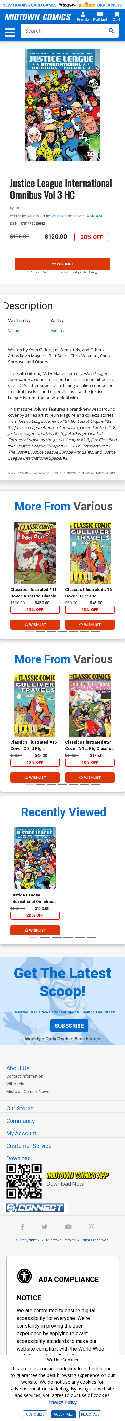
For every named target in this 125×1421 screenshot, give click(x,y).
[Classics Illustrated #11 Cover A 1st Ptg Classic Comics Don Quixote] (35, 553)
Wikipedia (15, 1083)
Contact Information (24, 1076)
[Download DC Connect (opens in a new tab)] (65, 1207)
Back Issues (87, 1038)
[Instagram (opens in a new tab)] (91, 1227)
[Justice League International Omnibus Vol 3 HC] (35, 858)
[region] (13, 561)
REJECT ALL (90, 1414)
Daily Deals (58, 1038)
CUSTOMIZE (35, 1414)
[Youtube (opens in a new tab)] (68, 1227)
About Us (17, 1068)
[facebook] (22, 1227)
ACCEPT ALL (63, 1414)
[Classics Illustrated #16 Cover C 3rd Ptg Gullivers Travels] (90, 553)
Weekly (33, 1038)
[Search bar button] (111, 31)
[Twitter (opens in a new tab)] (44, 1227)
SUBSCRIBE (69, 1025)
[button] (83, 17)
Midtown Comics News (27, 1091)
